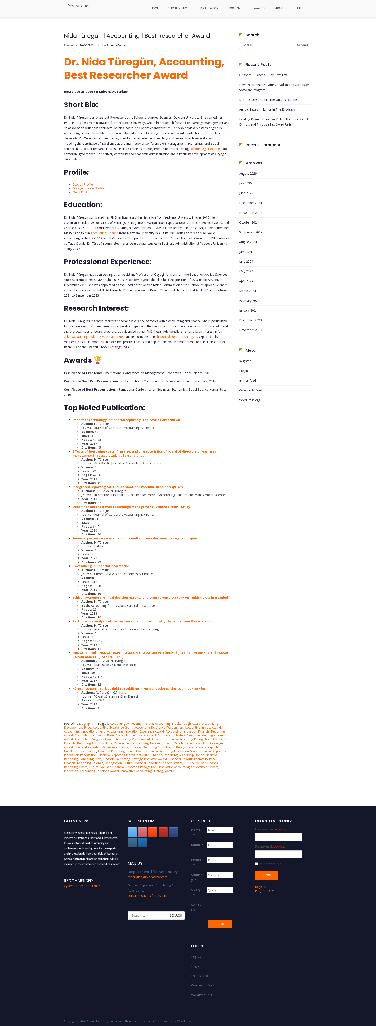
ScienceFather (116, 45)
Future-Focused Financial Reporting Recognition (123, 767)
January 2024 (248, 310)
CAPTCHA (196, 907)
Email (197, 845)
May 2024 (246, 271)
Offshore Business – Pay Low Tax (263, 75)
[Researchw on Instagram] (132, 842)
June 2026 (246, 193)
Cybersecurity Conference (82, 886)
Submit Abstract (179, 8)
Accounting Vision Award (132, 739)
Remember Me (270, 864)
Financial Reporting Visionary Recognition (93, 763)
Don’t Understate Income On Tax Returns (268, 100)
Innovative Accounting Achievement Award (188, 767)
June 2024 (246, 261)
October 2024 (248, 222)
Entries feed (247, 380)
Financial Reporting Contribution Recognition (161, 747)
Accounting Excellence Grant (113, 727)
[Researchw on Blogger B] (152, 832)
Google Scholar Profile (88, 188)
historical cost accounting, (175, 337)
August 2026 (248, 173)
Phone (196, 862)
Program (234, 8)
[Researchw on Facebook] (173, 832)
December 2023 (250, 320)
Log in (243, 371)
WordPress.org (249, 400)
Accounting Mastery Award (176, 735)
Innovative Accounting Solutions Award (91, 771)
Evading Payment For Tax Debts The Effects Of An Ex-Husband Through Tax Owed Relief (274, 121)
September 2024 (250, 232)
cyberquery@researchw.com (148, 877)
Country (196, 877)
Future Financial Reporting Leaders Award (153, 763)
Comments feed (250, 390)
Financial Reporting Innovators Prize (123, 755)
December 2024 (250, 203)
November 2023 (250, 330)
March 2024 (247, 291)
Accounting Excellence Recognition (158, 727)
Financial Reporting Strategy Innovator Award (135, 759)
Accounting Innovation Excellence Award (135, 731)
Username (270, 829)
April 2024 (246, 281)
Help (300, 8)
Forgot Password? (268, 890)
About (279, 8)
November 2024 (250, 213)
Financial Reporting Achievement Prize (101, 747)
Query (196, 892)
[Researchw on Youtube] (163, 832)
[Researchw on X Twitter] (132, 832)
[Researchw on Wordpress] (142, 842)
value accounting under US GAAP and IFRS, (94, 337)
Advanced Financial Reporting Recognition (181, 739)
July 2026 (245, 183)
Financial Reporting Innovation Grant (172, 751)
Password (270, 846)
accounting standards (205, 149)
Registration (209, 8)
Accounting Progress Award (94, 739)
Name (196, 832)
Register (245, 361)
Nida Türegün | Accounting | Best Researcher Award (137, 36)
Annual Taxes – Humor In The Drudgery (267, 109)
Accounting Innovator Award (136, 735)
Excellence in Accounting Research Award (143, 743)
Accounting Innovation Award (84, 731)
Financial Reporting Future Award (121, 751)
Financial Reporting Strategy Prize (192, 759)
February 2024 (249, 300)
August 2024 (248, 242)
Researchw (78, 6)
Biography (86, 723)
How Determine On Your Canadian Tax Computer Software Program (274, 87)
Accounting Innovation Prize (94, 735)
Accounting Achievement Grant (131, 723)
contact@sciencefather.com (147, 895)
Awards (259, 8)
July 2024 (245, 252)
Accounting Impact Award (203, 727)
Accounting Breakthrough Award (178, 723)
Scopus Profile (83, 184)
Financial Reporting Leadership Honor (177, 755)
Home (154, 8)
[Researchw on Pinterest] (142, 832)
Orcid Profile (81, 192)
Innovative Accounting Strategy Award (147, 771)
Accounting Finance (104, 233)
